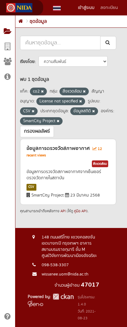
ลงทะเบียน (109, 8)
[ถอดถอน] (42, 91)
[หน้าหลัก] (20, 21)
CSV (31, 186)
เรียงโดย (27, 62)
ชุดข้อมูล (38, 21)
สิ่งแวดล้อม (100, 164)
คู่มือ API (80, 211)
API (63, 211)
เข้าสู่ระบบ (86, 8)
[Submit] (108, 42)
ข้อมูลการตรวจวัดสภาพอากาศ (58, 148)
